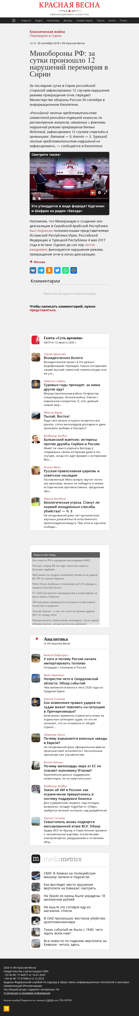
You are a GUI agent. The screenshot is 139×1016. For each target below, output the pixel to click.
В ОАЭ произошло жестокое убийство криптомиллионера (74, 920)
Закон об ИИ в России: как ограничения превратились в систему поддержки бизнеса (69, 794)
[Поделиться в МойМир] (73, 270)
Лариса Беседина (55, 498)
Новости (26, 20)
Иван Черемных (54, 675)
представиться (42, 310)
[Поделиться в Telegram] (41, 270)
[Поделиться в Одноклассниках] (49, 270)
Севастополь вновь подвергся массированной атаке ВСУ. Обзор (72, 824)
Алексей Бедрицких (56, 655)
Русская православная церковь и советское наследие (72, 473)
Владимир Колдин (55, 436)
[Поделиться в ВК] (33, 270)
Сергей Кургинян (55, 354)
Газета (100, 20)
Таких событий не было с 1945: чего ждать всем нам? (73, 931)
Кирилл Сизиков (54, 699)
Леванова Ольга (54, 734)
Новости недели (54, 381)
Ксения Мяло (52, 467)
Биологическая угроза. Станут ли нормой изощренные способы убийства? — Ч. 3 (72, 506)
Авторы (68, 20)
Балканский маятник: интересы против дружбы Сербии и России (72, 441)
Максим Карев (53, 412)
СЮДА (50, 1000)
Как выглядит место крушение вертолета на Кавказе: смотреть (70, 886)
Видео (39, 20)
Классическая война (47, 32)
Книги (112, 20)
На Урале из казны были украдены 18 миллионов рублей (74, 898)
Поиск (123, 20)
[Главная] (69, 8)
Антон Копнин (53, 762)
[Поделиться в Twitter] (57, 270)
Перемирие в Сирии (45, 35)
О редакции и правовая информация (27, 993)
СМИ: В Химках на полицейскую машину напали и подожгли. (70, 875)
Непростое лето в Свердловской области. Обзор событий (71, 681)
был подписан (41, 230)
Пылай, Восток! (57, 416)
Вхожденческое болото (63, 358)
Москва (39, 262)
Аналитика (53, 20)
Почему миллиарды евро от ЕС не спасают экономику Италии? (72, 768)
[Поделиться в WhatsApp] (65, 270)
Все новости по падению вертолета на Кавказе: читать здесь (75, 943)
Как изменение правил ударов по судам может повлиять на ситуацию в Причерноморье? (74, 706)
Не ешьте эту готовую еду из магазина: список (67, 909)
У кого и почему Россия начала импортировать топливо (70, 661)
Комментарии (84, 20)
